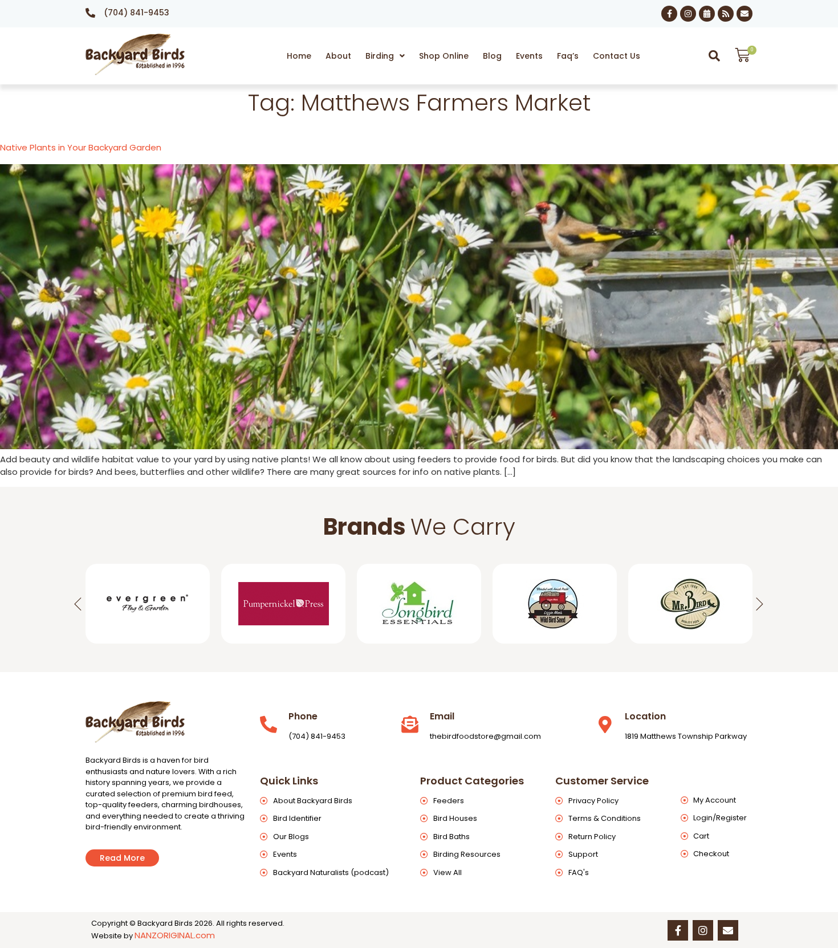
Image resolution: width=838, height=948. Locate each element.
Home (299, 56)
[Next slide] (759, 603)
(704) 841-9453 (136, 12)
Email (442, 716)
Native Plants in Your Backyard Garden (80, 147)
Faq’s (568, 56)
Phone (303, 716)
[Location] (604, 724)
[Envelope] (744, 14)
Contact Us (616, 56)
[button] (385, 55)
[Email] (409, 724)
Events (529, 56)
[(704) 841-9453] (90, 13)
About (338, 56)
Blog (492, 56)
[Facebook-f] (669, 14)
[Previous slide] (78, 603)
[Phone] (268, 724)
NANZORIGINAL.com (175, 935)
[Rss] (726, 14)
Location (645, 716)
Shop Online (444, 56)
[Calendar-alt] (707, 14)
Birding (379, 56)
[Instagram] (688, 14)
